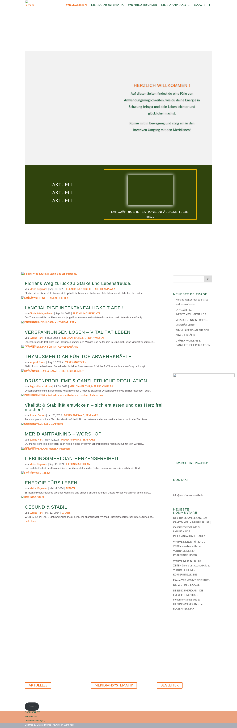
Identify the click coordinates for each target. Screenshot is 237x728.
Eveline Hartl (36, 338)
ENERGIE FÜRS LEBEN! (52, 482)
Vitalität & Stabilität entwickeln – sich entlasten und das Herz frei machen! (94, 407)
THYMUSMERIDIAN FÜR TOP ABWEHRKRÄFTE (78, 356)
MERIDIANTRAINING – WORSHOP (63, 434)
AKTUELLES (38, 685)
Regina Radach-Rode (40, 386)
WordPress (69, 725)
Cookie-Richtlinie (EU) (35, 721)
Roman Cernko (37, 415)
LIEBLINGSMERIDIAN (78, 464)
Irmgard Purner (37, 362)
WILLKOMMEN (76, 5)
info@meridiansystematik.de (188, 495)
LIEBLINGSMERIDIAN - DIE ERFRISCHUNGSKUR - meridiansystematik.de (188, 595)
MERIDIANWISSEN (93, 338)
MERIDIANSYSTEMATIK (107, 5)
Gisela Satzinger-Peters (41, 313)
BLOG (198, 5)
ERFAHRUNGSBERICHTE (80, 289)
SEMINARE (92, 415)
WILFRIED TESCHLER (142, 5)
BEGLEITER (169, 685)
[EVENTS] (208, 278)
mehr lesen (30, 521)
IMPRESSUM (31, 717)
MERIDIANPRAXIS (173, 5)
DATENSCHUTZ (32, 712)
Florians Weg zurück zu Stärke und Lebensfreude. (78, 283)
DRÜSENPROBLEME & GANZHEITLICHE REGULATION (86, 380)
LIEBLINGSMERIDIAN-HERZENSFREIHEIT (72, 458)
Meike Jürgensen (38, 289)
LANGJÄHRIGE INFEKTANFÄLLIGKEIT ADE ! (74, 307)
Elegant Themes (44, 725)
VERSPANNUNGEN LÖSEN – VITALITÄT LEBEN (77, 332)
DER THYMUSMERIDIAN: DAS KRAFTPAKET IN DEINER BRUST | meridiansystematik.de (192, 522)
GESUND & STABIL (46, 507)
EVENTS (70, 488)
